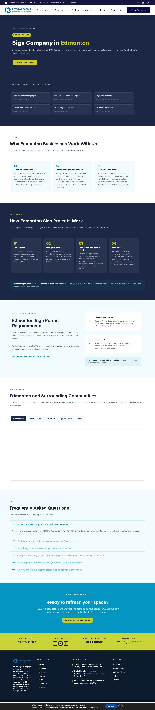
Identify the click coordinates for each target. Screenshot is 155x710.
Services (59, 10)
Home (14, 29)
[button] (77, 524)
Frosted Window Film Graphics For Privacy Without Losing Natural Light (88, 665)
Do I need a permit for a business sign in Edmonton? (47, 541)
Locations (22, 29)
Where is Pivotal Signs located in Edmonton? (42, 524)
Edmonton (117, 680)
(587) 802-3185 (26, 641)
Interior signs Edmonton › (62, 111)
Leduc (79, 419)
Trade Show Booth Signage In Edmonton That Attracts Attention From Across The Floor (89, 673)
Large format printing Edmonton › (107, 99)
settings (96, 707)
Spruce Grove (66, 419)
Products (41, 10)
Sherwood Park (35, 419)
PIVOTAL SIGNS (128, 639)
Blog (102, 10)
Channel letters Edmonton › (105, 111)
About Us (89, 10)
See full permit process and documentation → (32, 356)
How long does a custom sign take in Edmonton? (45, 548)
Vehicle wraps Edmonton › (63, 99)
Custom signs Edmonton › (21, 111)
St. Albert (51, 419)
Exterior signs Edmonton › (21, 99)
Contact (115, 10)
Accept (111, 706)
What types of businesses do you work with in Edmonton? (50, 562)
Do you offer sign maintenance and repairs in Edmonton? (49, 569)
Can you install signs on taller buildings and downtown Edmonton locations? (60, 555)
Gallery (75, 10)
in (61, 643)
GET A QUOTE (94, 642)
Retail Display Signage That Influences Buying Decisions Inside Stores (89, 681)
